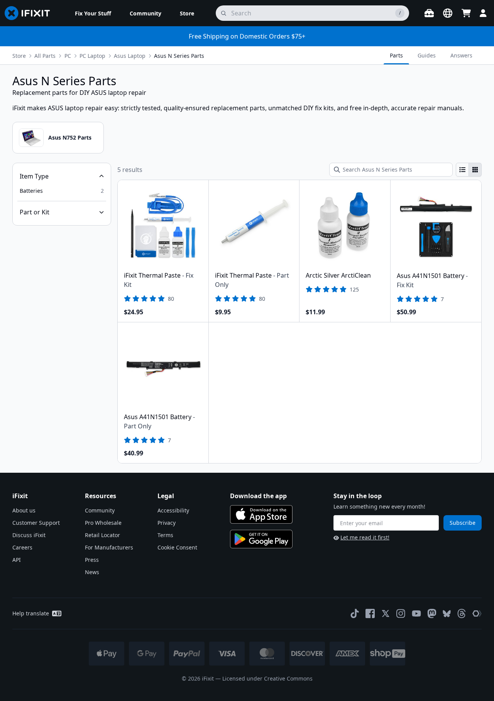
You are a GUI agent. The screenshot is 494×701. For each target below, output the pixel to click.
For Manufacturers (109, 547)
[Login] (483, 13)
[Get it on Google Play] (261, 539)
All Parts (45, 55)
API (16, 559)
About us (24, 510)
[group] (469, 170)
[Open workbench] (429, 13)
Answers (461, 55)
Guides (427, 55)
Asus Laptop (129, 55)
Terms (165, 535)
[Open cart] (466, 13)
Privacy (166, 522)
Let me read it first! (364, 537)
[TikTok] (354, 613)
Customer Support (36, 522)
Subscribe (462, 522)
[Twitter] (385, 613)
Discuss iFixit (29, 535)
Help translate (30, 613)
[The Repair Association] (477, 613)
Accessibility (173, 510)
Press (92, 559)
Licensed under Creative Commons (267, 678)
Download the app (258, 496)
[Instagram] (401, 613)
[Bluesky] (447, 614)
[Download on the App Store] (261, 514)
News (92, 572)
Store (19, 55)
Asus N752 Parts (69, 137)
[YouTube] (416, 613)
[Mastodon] (431, 613)
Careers (22, 547)
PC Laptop (92, 55)
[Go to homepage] (30, 13)
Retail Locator (102, 535)
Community (100, 510)
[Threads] (461, 613)
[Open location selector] (447, 13)
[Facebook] (370, 613)
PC (67, 55)
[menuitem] (93, 13)
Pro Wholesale (103, 522)
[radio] (462, 170)
